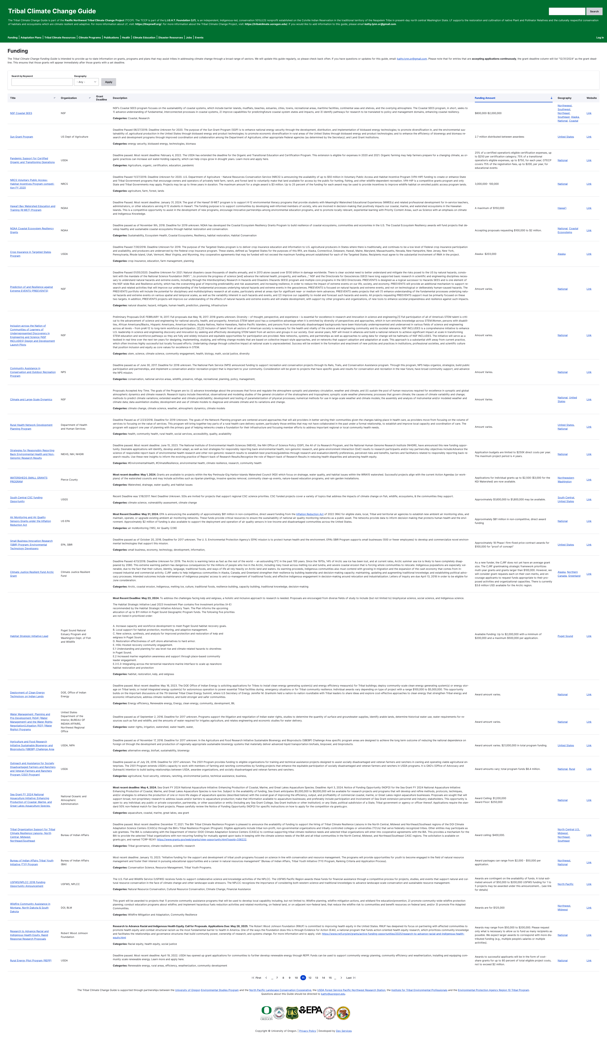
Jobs (189, 37)
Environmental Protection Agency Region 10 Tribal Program (493, 990)
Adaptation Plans (31, 37)
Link (589, 113)
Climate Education (144, 37)
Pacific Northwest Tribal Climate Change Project (94, 20)
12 (311, 978)
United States (566, 136)
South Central (566, 497)
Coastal (573, 120)
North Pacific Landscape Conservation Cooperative (280, 990)
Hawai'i (562, 208)
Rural (572, 768)
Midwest (563, 833)
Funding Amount (514, 98)
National (563, 120)
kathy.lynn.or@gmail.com (412, 58)
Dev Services (344, 1030)
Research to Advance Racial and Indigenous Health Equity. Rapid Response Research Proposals (29, 935)
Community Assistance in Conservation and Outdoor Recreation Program (33, 372)
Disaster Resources (170, 37)
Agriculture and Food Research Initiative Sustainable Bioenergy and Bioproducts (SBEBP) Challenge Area (32, 745)
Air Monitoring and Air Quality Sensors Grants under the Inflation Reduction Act (30, 521)
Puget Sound (565, 636)
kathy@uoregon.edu (333, 993)
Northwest (564, 860)
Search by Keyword (22, 76)
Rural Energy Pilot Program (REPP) (31, 960)
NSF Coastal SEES (21, 113)
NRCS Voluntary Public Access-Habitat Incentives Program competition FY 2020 (32, 183)
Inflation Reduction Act (310, 514)
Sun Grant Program (21, 136)
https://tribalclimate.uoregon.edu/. (266, 24)
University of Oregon (187, 990)
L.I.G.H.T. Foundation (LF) (180, 20)
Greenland (574, 575)
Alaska (575, 116)
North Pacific (565, 884)
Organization (69, 97)
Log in (600, 37)
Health (126, 37)
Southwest (564, 109)
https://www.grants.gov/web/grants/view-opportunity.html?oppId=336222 (201, 839)
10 (297, 978)
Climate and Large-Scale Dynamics (31, 399)
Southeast (564, 116)
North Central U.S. (568, 829)
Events (199, 37)
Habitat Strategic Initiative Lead (29, 636)
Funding (13, 37)
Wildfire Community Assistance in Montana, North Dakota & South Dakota (30, 907)
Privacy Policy (307, 1030)
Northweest (565, 105)
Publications (111, 37)
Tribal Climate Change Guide (52, 11)
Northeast (564, 113)
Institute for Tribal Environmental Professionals (419, 990)
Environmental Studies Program (220, 990)
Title (13, 97)
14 (324, 978)
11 (304, 978)
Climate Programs (90, 37)
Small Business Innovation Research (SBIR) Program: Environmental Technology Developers (31, 544)
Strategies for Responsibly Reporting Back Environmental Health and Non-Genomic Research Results (32, 454)
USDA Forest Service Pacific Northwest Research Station (351, 990)
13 (317, 978)
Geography (80, 76)
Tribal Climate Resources (60, 37)
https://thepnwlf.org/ (148, 24)
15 (331, 978)
